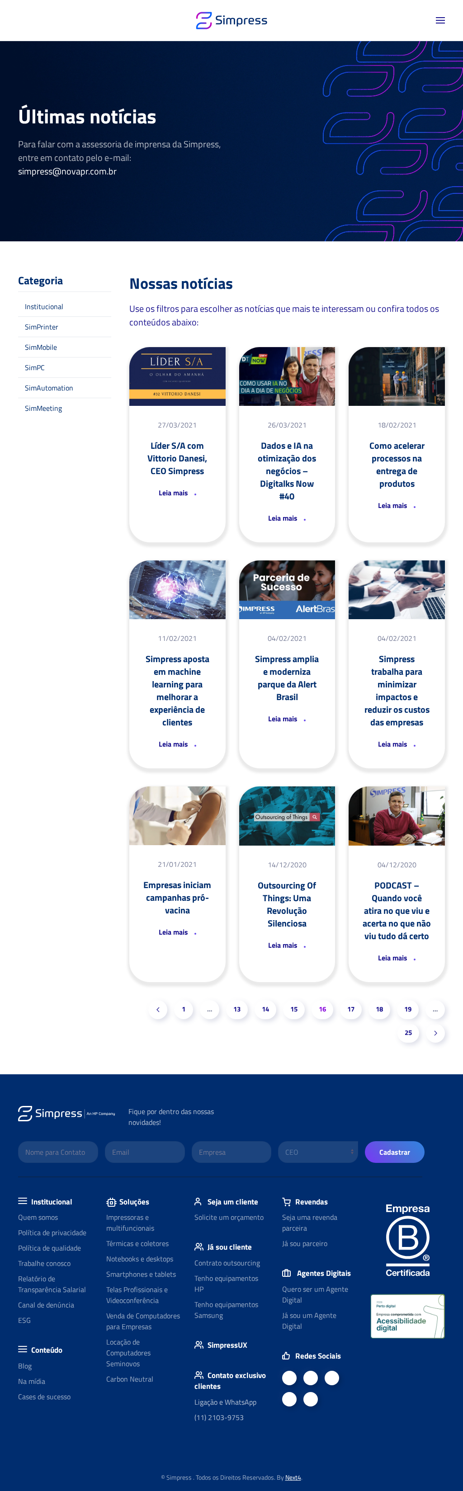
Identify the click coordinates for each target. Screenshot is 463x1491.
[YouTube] (332, 1378)
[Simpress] (289, 1399)
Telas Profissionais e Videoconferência (137, 1295)
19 (407, 1009)
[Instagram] (310, 1399)
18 (379, 1009)
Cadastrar (394, 1152)
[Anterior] (157, 1009)
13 (237, 1009)
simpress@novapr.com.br (67, 171)
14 (265, 1009)
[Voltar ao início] (231, 20)
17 (350, 1009)
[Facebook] (289, 1378)
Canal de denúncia (46, 1304)
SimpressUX (227, 1345)
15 (294, 1009)
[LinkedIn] (310, 1378)
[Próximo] (435, 1033)
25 (408, 1032)
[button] (440, 20)
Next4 (293, 1477)
